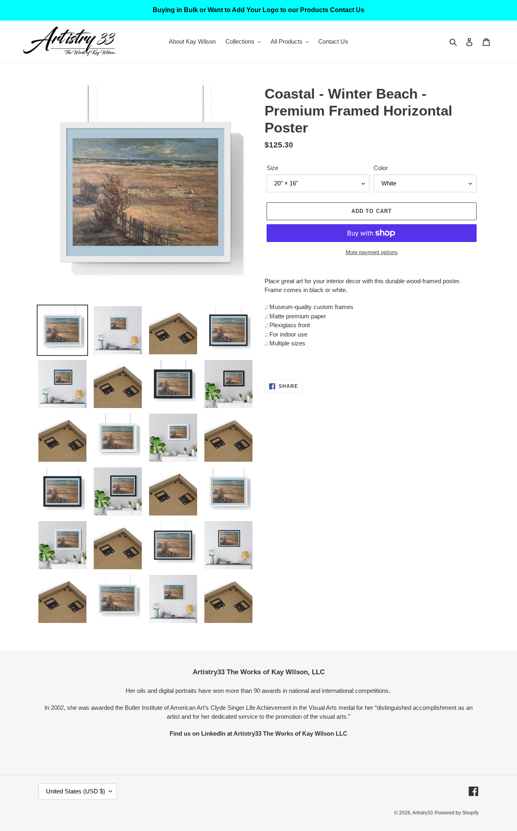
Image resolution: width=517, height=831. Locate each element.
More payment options (372, 252)
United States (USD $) (75, 791)
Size (272, 167)
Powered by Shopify (457, 813)
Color (381, 167)
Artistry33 (422, 813)
